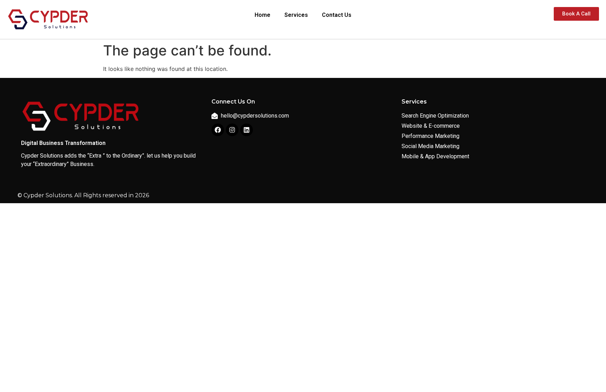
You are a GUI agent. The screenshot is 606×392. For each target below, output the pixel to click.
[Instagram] (232, 130)
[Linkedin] (246, 130)
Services (296, 15)
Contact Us (336, 15)
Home (262, 15)
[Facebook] (217, 130)
